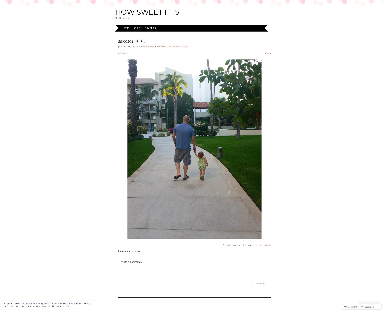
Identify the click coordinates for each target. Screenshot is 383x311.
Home (126, 28)
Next (268, 53)
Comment (260, 283)
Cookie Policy (63, 306)
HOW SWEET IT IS (147, 12)
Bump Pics (150, 28)
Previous (123, 53)
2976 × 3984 (148, 46)
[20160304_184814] (194, 238)
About (137, 28)
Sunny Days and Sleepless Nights (172, 46)
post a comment (263, 245)
